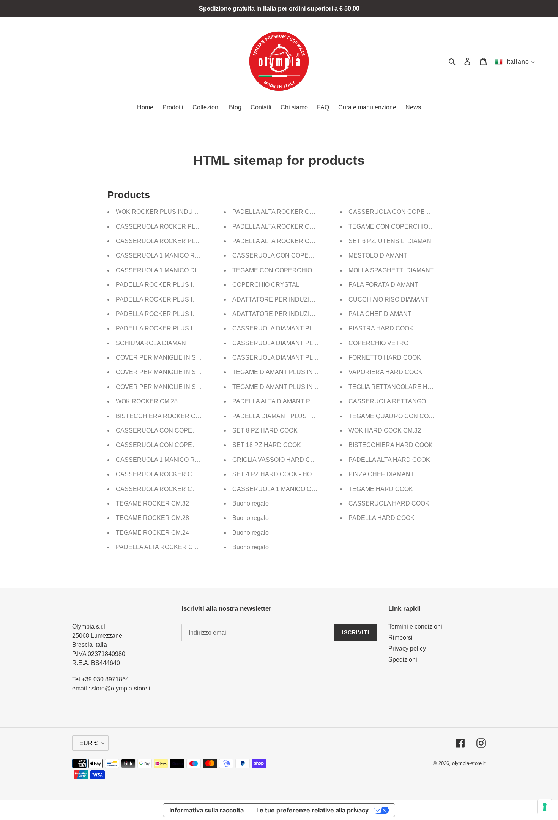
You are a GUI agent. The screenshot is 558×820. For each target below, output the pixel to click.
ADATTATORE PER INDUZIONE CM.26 (287, 299)
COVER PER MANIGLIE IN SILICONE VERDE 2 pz (186, 387)
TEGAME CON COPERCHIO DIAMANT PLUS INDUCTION (313, 270)
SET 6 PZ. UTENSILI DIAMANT (391, 241)
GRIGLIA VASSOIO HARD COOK (277, 460)
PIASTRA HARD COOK (380, 328)
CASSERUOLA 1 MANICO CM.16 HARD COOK (297, 489)
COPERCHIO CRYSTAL (265, 284)
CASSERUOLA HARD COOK (388, 503)
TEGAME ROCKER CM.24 (152, 532)
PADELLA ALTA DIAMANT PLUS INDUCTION (295, 401)
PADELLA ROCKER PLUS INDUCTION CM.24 (180, 314)
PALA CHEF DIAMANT (379, 314)
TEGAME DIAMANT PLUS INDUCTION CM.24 (296, 387)
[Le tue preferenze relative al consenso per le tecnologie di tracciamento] (545, 806)
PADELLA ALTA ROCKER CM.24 (277, 226)
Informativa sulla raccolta (206, 810)
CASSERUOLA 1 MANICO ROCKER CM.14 (176, 460)
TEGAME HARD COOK (380, 489)
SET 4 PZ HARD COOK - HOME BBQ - (285, 474)
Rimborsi (400, 637)
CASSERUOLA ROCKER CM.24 (160, 474)
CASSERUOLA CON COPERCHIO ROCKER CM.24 (187, 430)
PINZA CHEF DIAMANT (381, 474)
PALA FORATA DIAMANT (383, 284)
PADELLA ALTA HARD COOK (389, 460)
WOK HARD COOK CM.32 (384, 430)
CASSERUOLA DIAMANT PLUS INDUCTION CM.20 (304, 357)
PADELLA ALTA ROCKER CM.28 (277, 212)
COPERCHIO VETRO (378, 343)
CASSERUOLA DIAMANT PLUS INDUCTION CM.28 (304, 328)
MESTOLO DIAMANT (377, 255)
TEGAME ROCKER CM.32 (152, 503)
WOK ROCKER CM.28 (147, 401)
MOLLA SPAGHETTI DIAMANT (391, 270)
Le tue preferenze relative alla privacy (312, 810)
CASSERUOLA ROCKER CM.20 (160, 489)
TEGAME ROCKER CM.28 (152, 518)
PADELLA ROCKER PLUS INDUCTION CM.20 (180, 328)
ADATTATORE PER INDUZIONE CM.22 (287, 314)
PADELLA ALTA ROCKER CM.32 (161, 547)
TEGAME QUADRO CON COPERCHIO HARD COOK (421, 416)
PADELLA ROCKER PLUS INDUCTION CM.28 (180, 299)
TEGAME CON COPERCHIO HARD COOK (407, 226)
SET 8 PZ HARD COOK (265, 430)
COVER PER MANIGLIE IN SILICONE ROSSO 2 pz (186, 372)
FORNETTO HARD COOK (384, 357)
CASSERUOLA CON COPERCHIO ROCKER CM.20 (187, 445)
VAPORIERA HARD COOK (385, 372)
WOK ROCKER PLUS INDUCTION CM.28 (173, 212)
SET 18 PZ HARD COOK (266, 445)
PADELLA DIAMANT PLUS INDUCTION (287, 416)
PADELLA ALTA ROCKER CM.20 (277, 241)
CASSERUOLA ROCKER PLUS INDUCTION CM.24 (187, 241)
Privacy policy (407, 648)
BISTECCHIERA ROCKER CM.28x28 (167, 416)
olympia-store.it (469, 763)
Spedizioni (402, 659)
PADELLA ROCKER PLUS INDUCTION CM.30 (180, 284)
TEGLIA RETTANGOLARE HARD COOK (404, 387)
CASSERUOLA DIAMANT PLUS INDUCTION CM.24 (304, 343)
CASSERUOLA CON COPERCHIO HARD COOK (415, 212)
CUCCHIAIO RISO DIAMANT (388, 299)
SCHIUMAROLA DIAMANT (153, 343)
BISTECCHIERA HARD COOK (390, 445)
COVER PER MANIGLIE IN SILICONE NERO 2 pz (184, 357)
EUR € (88, 743)
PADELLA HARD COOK (381, 518)
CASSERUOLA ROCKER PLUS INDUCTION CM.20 (187, 226)
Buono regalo (250, 503)
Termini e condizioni (415, 626)
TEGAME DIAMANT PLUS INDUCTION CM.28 (296, 372)
